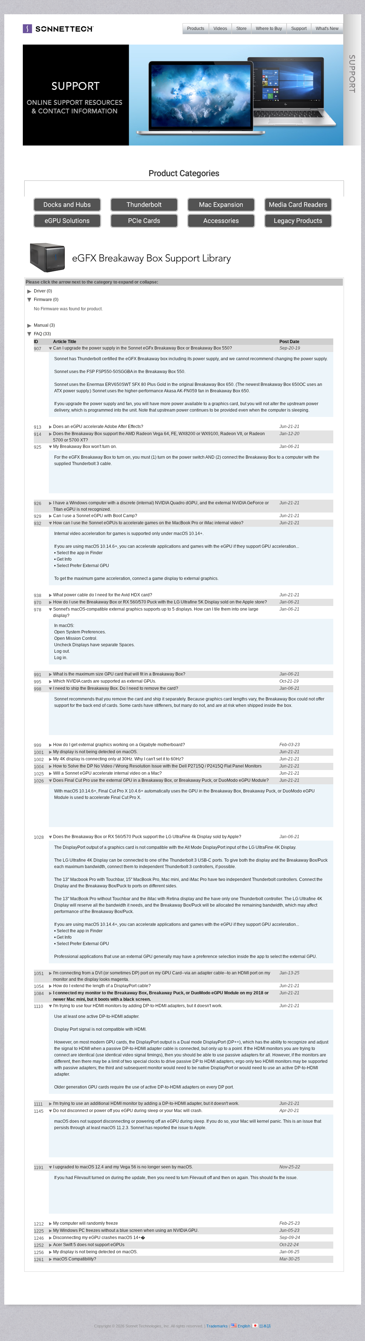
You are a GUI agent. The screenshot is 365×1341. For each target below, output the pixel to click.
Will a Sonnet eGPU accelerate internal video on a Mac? (107, 773)
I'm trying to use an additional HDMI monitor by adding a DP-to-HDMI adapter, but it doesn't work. (146, 1103)
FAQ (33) (42, 333)
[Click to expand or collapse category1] (29, 301)
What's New (327, 28)
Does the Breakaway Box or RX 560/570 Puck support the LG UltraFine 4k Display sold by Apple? (147, 836)
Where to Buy (269, 28)
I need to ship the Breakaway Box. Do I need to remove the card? (115, 688)
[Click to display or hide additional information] (51, 349)
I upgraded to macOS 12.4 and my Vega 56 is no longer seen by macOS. (123, 1166)
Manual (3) (44, 325)
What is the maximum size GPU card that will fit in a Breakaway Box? (119, 674)
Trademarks (217, 1326)
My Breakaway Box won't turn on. (85, 446)
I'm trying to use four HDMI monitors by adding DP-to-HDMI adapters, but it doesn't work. (137, 1005)
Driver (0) (43, 291)
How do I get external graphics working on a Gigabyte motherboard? (119, 744)
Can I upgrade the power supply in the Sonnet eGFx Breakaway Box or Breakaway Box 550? (142, 348)
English (244, 1326)
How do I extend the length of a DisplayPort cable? (102, 985)
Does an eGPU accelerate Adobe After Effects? (98, 426)
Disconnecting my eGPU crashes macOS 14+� (99, 1237)
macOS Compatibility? (74, 1258)
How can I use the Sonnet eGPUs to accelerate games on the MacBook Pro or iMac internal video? (148, 522)
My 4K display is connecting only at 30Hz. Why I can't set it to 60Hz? (118, 758)
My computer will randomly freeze (85, 1223)
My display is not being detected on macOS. (95, 751)
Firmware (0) (46, 299)
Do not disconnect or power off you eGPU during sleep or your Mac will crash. (127, 1110)
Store (241, 28)
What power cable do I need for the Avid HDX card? (102, 594)
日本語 (265, 1326)
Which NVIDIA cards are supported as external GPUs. (104, 681)
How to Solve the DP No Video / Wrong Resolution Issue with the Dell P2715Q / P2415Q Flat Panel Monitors (157, 766)
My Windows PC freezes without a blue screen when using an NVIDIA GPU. (126, 1230)
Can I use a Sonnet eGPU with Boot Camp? (95, 515)
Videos (220, 28)
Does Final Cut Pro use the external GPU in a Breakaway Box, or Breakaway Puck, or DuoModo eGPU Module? (161, 780)
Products (195, 28)
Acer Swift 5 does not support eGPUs (88, 1244)
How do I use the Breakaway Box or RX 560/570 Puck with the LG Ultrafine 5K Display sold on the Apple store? (160, 602)
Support (299, 28)
